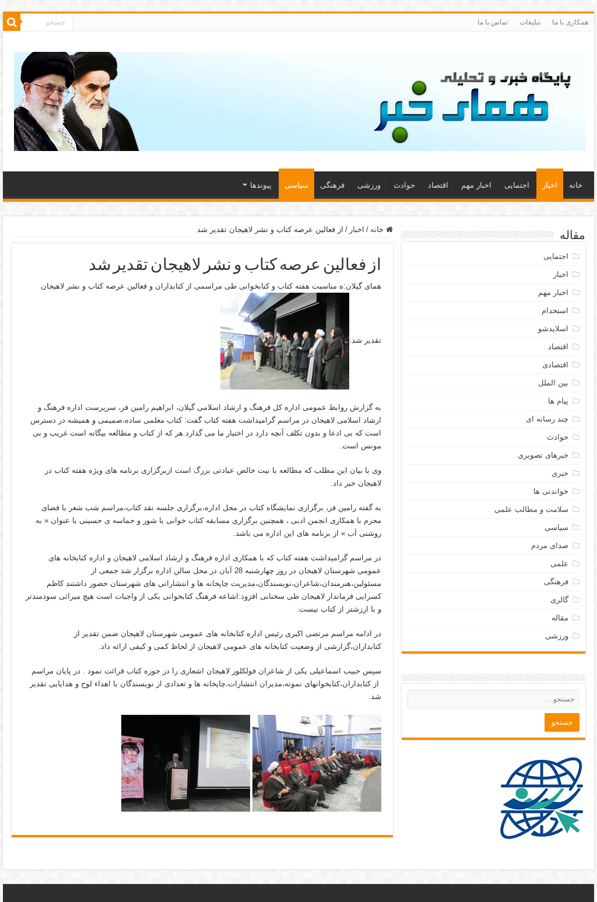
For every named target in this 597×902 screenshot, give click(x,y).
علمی (559, 563)
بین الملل (553, 382)
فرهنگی (332, 185)
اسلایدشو (553, 328)
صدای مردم (549, 545)
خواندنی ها (550, 491)
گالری (559, 599)
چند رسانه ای (547, 419)
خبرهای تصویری (543, 455)
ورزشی (369, 185)
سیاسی (296, 185)
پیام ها (558, 400)
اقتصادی (555, 364)
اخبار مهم (476, 185)
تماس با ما (492, 22)
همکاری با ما (570, 22)
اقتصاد (438, 185)
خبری (560, 473)
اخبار (549, 185)
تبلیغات (529, 22)
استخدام (555, 310)
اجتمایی (516, 185)
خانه (575, 185)
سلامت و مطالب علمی (531, 509)
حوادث (404, 185)
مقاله (560, 617)
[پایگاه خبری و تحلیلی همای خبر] (299, 99)
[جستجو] (11, 22)
